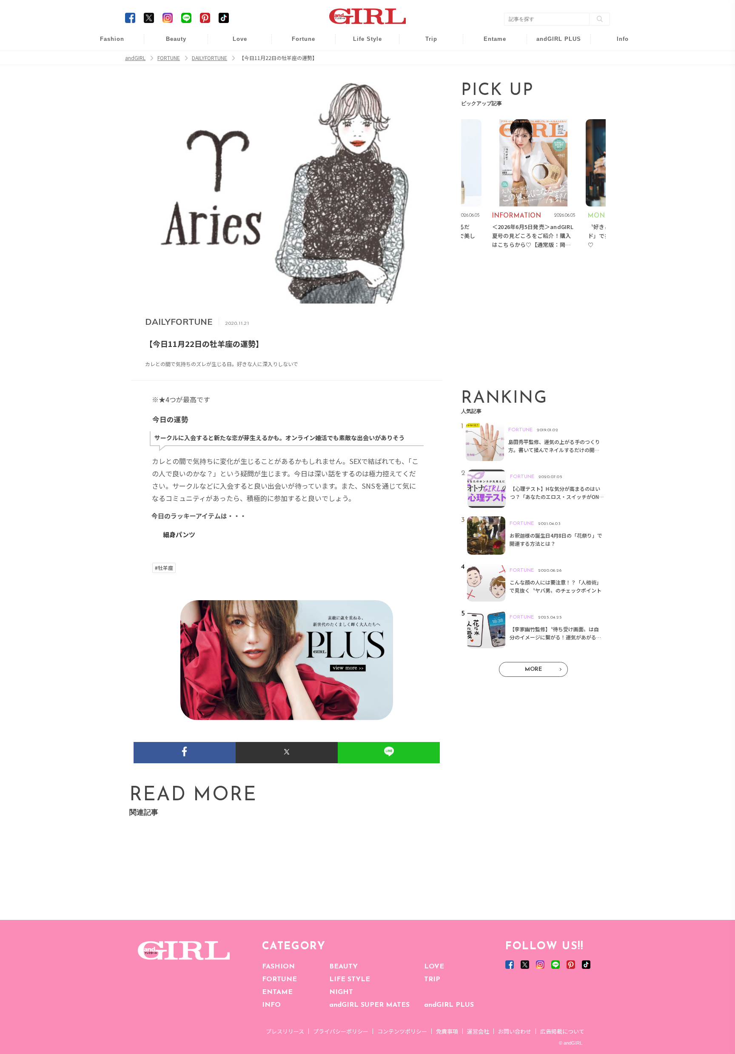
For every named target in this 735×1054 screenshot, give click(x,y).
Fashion (553, 43)
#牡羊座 (164, 567)
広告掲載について (562, 1031)
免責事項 (447, 1031)
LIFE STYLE (349, 979)
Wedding (234, 43)
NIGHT (341, 992)
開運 (298, 43)
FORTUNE (279, 979)
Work (361, 60)
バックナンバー (617, 60)
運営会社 (478, 1031)
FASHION (278, 966)
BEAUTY (343, 966)
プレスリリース (285, 1031)
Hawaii (426, 43)
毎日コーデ (106, 43)
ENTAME (277, 992)
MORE (533, 669)
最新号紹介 (617, 43)
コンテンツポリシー (402, 1031)
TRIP (432, 979)
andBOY (489, 43)
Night (234, 76)
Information (553, 92)
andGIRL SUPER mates (617, 109)
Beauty (176, 39)
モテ (234, 60)
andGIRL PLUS (449, 1005)
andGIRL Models (617, 92)
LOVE (434, 966)
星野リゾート (425, 60)
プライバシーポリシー (340, 1031)
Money (361, 43)
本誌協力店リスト (617, 76)
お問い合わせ (514, 1031)
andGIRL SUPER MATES (369, 1005)
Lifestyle (553, 76)
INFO (271, 1005)
